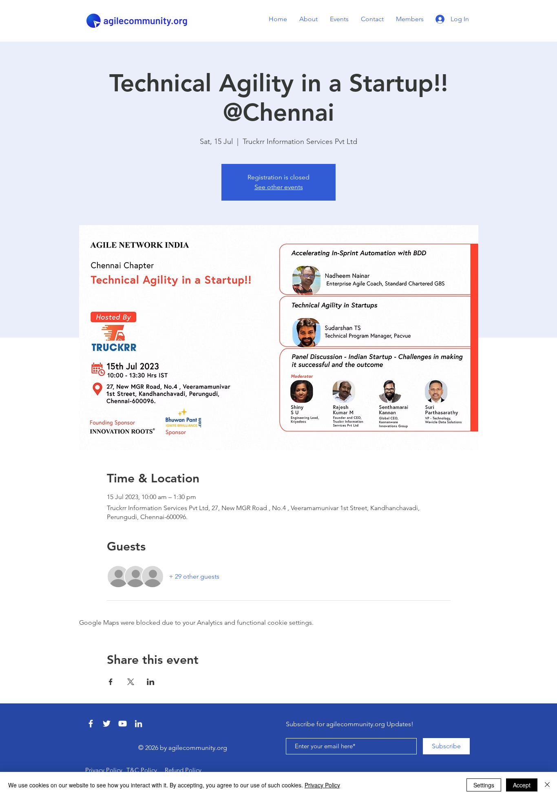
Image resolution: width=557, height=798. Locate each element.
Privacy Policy (322, 785)
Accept (521, 785)
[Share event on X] (131, 682)
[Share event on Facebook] (111, 682)
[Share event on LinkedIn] (151, 682)
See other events (278, 187)
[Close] (547, 784)
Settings (483, 785)
